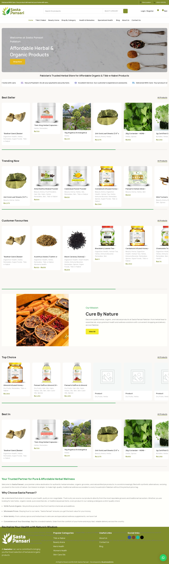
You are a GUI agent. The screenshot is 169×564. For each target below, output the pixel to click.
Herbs (20, 136)
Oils (82, 192)
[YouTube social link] (129, 2)
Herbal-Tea (105, 194)
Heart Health (84, 260)
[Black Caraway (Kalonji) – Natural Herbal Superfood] (77, 240)
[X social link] (124, 2)
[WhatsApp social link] (135, 2)
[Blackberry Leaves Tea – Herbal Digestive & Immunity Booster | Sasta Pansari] (107, 236)
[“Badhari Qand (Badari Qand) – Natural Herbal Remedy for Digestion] (16, 117)
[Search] (125, 11)
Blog (101, 546)
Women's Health (40, 264)
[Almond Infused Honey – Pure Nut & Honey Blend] (16, 373)
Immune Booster (101, 196)
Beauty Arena (100, 136)
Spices (133, 136)
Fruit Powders (50, 192)
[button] (163, 557)
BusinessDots (107, 562)
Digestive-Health (10, 136)
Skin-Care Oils (59, 554)
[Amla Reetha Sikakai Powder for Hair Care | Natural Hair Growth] (46, 176)
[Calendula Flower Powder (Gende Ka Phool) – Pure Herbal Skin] (77, 176)
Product (98, 393)
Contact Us (104, 542)
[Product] (107, 377)
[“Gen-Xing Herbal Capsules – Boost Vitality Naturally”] (46, 113)
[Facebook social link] (121, 2)
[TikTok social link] (142, 537)
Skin (44, 196)
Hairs (43, 194)
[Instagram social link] (127, 2)
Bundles (159, 136)
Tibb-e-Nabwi (52, 196)
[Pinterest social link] (132, 2)
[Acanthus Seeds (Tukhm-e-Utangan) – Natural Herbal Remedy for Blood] (46, 240)
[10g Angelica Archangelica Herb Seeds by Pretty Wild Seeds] (77, 116)
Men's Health (58, 546)
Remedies (7, 139)
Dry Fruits (7, 388)
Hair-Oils (37, 194)
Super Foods (17, 139)
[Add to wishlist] (27, 105)
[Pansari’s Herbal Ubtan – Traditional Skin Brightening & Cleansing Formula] (138, 176)
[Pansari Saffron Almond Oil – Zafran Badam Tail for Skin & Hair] (46, 373)
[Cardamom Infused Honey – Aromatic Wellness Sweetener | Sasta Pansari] (107, 176)
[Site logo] (13, 11)
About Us (103, 538)
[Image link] (16, 538)
